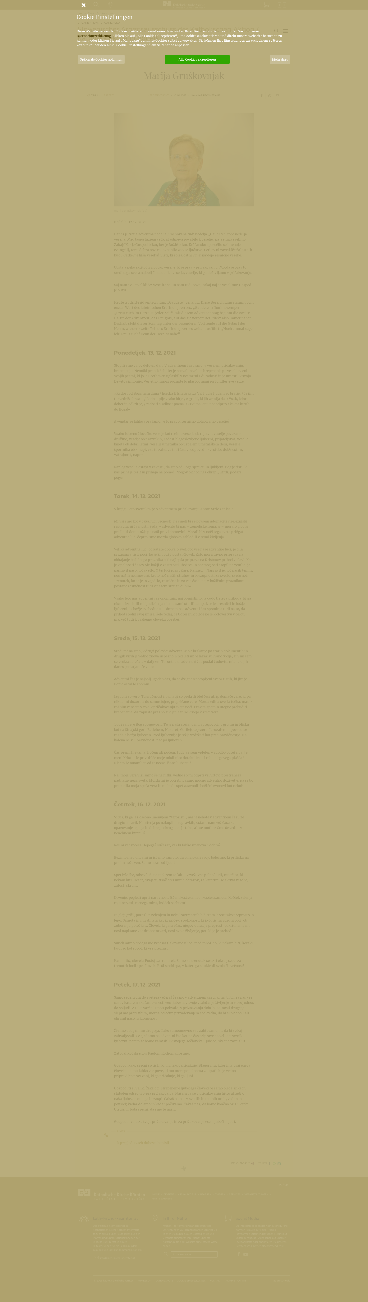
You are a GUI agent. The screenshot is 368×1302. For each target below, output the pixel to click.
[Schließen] (184, 5)
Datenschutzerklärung (94, 36)
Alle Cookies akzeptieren (197, 59)
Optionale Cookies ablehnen (101, 59)
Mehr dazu (280, 59)
